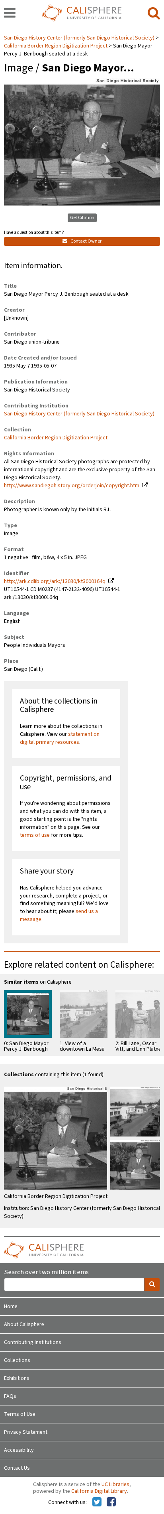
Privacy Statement (25, 1432)
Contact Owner (86, 241)
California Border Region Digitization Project (55, 46)
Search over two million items (46, 1272)
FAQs (10, 1396)
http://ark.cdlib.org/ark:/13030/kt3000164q (54, 581)
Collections (17, 1360)
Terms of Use (19, 1414)
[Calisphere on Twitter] (97, 1502)
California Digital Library (99, 1491)
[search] (154, 13)
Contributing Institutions (32, 1342)
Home (11, 1306)
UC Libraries (115, 1484)
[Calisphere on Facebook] (111, 1502)
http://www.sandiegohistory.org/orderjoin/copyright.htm (71, 486)
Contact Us (17, 1468)
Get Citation (82, 217)
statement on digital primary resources (60, 738)
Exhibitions (16, 1378)
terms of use (35, 835)
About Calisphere (24, 1324)
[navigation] (10, 13)
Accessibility (19, 1450)
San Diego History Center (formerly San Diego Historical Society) (80, 38)
